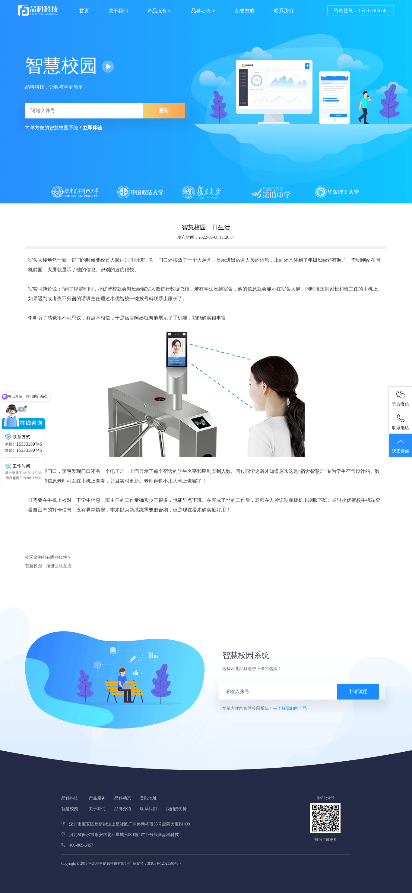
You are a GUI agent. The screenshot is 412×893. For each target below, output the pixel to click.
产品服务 (157, 10)
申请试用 (358, 691)
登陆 (164, 110)
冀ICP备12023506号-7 (164, 863)
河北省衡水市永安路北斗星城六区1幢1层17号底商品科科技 (122, 834)
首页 (84, 10)
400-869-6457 (79, 845)
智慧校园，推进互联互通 (48, 566)
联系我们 (283, 10)
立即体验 (92, 127)
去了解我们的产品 (290, 708)
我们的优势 (176, 809)
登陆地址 (148, 798)
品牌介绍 (122, 809)
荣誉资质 (244, 10)
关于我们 (118, 10)
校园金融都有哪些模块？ (48, 557)
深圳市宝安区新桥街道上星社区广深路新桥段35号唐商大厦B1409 (127, 824)
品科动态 (201, 10)
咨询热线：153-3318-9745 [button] (361, 10)
